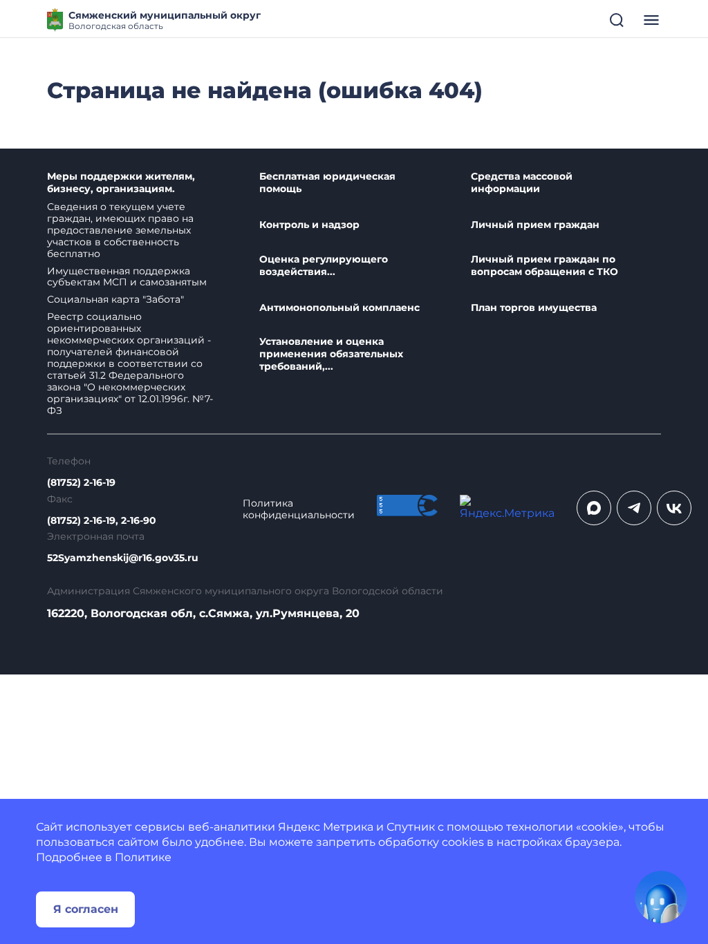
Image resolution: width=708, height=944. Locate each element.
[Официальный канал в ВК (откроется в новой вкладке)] (674, 508)
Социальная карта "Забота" (115, 299)
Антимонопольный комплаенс (339, 308)
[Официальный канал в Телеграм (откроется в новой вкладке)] (634, 508)
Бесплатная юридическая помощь (327, 183)
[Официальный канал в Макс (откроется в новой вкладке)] (594, 508)
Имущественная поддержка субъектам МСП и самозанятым (127, 277)
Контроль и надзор (309, 225)
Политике (143, 857)
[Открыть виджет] (661, 897)
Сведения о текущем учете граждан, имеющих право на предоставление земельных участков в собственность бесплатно (120, 230)
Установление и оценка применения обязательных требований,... (331, 354)
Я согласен (85, 909)
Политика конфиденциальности (299, 509)
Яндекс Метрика (325, 826)
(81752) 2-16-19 (81, 483)
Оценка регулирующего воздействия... (323, 266)
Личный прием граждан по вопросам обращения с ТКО (544, 266)
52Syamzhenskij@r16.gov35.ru (122, 558)
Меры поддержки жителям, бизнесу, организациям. (121, 183)
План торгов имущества (534, 308)
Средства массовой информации (521, 183)
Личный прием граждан (535, 225)
